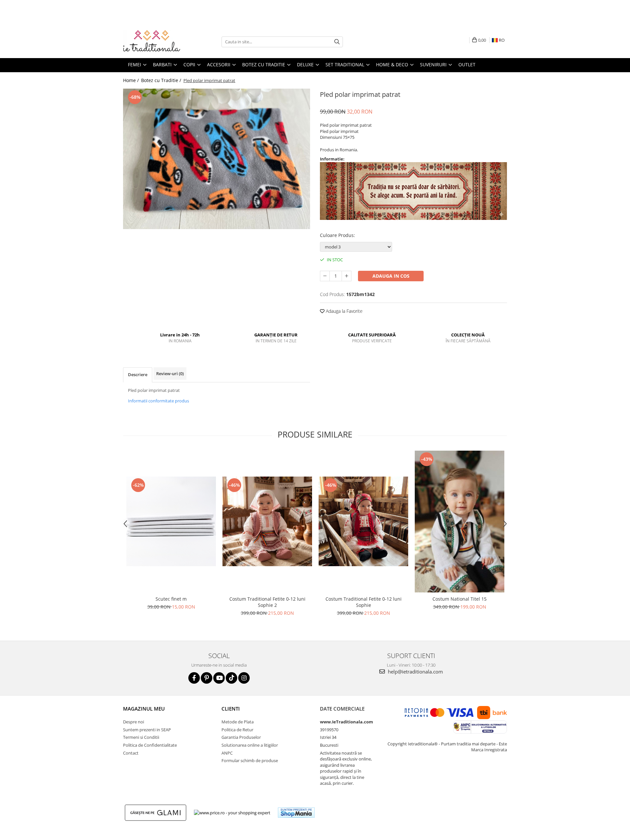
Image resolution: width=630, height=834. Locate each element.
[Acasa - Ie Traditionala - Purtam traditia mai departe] (156, 41)
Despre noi (133, 722)
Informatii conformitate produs (158, 401)
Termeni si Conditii (141, 737)
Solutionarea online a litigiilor (249, 745)
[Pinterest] (206, 678)
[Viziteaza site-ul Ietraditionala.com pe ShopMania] (296, 812)
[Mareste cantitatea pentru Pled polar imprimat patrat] (346, 276)
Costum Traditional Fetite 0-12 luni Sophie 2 (267, 602)
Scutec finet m (171, 599)
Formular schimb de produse (249, 760)
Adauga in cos (391, 276)
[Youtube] (219, 678)
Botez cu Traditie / (161, 80)
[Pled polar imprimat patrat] (216, 159)
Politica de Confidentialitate (150, 745)
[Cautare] (337, 41)
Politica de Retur (237, 730)
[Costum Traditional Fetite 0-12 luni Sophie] (363, 521)
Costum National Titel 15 (459, 599)
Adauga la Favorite (344, 311)
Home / (131, 80)
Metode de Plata (237, 722)
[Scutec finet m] (171, 521)
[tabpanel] (216, 159)
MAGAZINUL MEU (144, 708)
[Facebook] (194, 678)
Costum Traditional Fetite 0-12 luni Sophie (364, 602)
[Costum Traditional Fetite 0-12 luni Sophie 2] (267, 521)
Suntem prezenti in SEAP (147, 730)
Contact (130, 753)
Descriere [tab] (137, 374)
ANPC (227, 753)
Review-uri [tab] (170, 373)
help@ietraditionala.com (415, 671)
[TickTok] (231, 678)
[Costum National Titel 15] (459, 522)
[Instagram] (244, 678)
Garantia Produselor (241, 737)
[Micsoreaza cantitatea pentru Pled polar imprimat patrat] (325, 276)
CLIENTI (230, 708)
